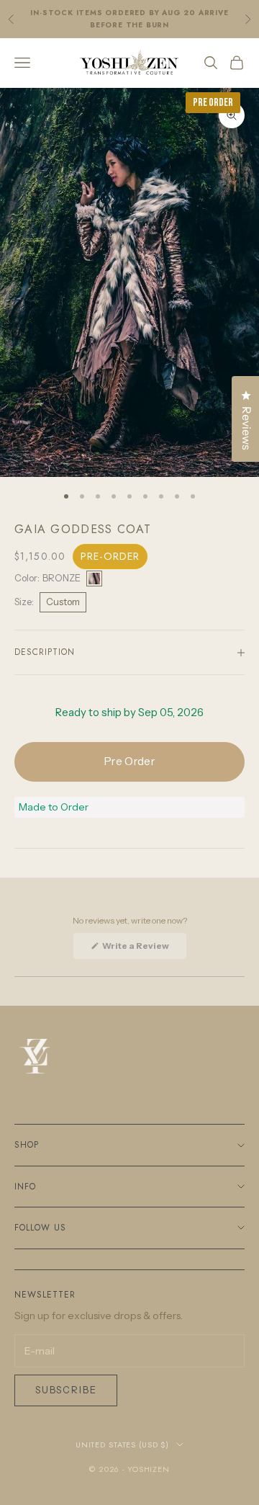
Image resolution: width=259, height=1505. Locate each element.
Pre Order (129, 761)
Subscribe (65, 1389)
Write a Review (143, 949)
